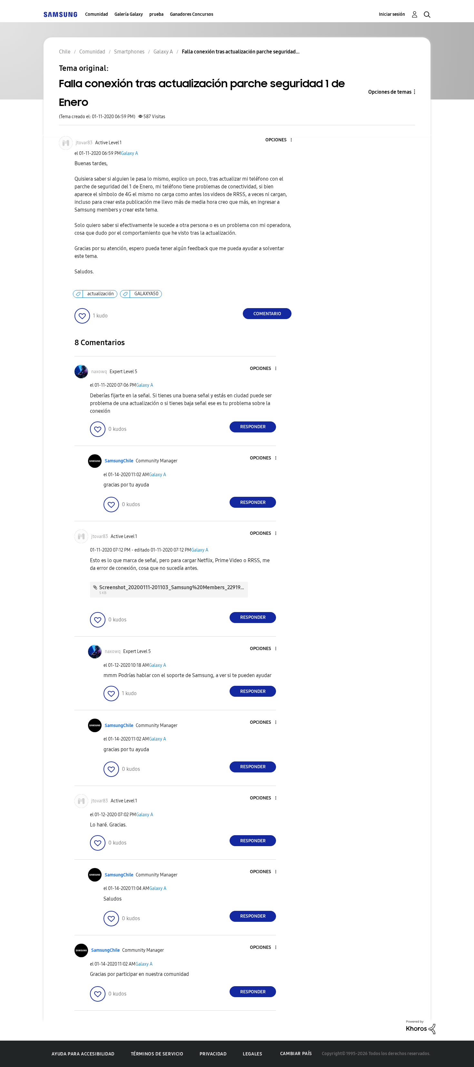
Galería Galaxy (128, 14)
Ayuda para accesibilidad (83, 1054)
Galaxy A (129, 153)
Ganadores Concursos (191, 14)
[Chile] (60, 14)
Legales (252, 1054)
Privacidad (213, 1054)
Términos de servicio (157, 1054)
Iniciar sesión (392, 14)
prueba (156, 14)
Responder (253, 427)
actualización (100, 294)
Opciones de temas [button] (389, 92)
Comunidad (96, 14)
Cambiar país (296, 1053)
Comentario (267, 313)
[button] (280, 140)
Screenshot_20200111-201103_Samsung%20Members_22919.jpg (174, 587)
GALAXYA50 (146, 294)
